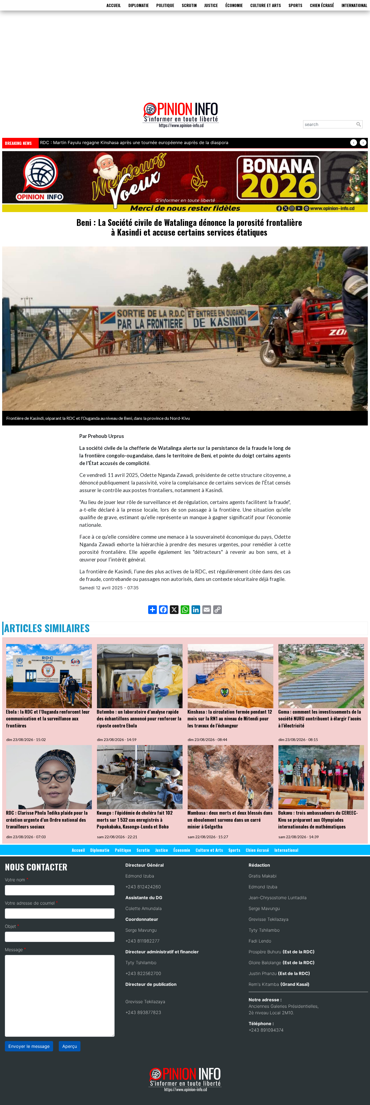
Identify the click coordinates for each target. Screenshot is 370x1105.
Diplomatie (138, 5)
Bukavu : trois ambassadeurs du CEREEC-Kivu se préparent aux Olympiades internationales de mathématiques (318, 819)
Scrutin (189, 5)
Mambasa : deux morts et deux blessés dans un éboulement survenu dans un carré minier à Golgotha (229, 819)
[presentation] (353, 142)
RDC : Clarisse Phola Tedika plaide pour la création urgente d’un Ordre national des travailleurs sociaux (46, 819)
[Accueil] (182, 118)
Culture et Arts (265, 5)
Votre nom (15, 879)
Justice (211, 5)
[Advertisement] (185, 55)
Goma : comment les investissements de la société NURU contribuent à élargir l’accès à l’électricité (319, 718)
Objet (10, 926)
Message (14, 949)
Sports (295, 5)
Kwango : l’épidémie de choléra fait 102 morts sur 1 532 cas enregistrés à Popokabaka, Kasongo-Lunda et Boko (135, 819)
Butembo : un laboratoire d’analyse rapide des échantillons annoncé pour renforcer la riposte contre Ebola (139, 718)
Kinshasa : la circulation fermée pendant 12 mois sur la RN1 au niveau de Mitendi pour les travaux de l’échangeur (229, 718)
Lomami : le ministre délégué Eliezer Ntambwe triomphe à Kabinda (108, 142)
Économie (234, 5)
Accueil (113, 5)
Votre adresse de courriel (30, 903)
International (354, 5)
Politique (165, 5)
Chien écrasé (322, 5)
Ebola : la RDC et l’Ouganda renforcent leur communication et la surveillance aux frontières (48, 718)
